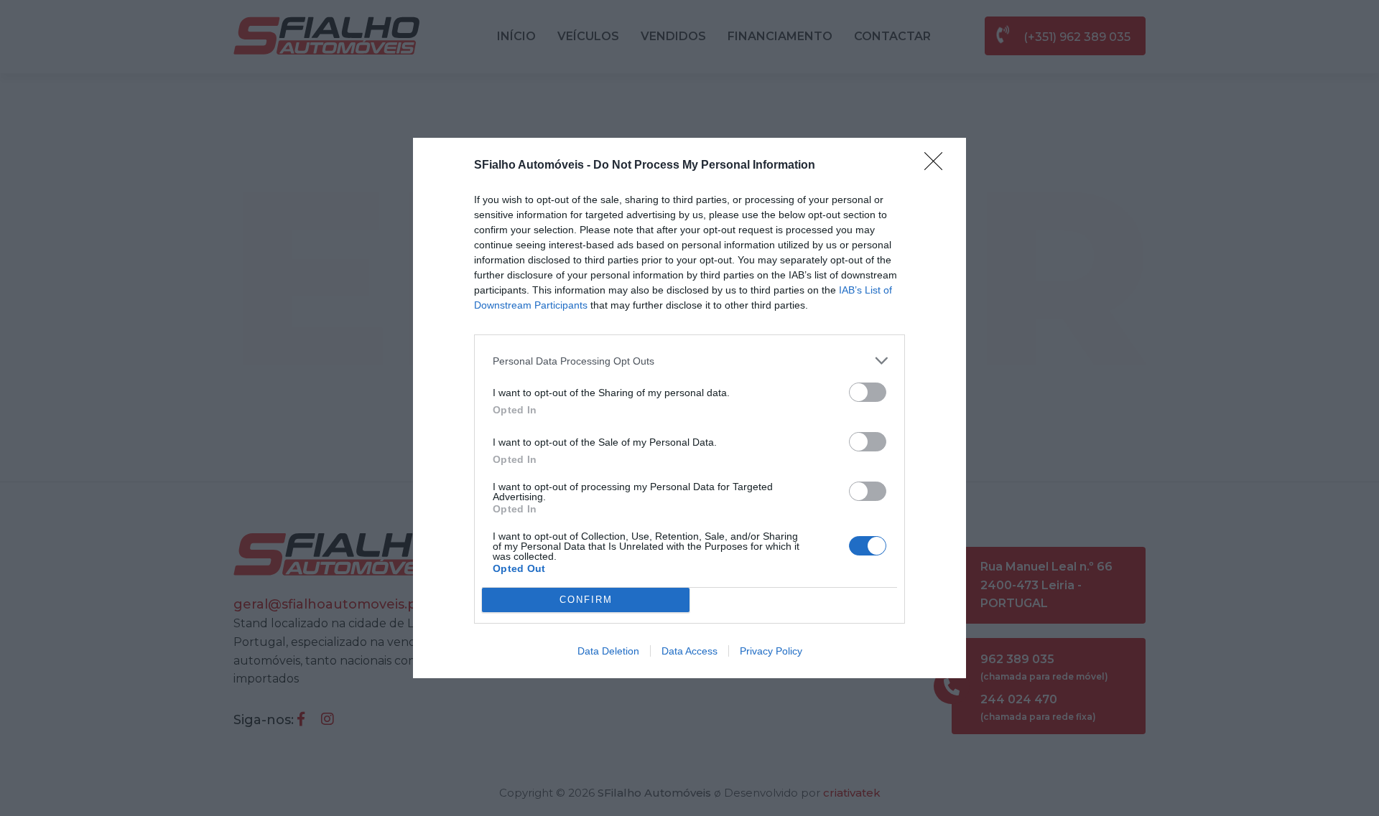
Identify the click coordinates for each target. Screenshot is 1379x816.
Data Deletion (608, 651)
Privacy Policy (771, 651)
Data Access (689, 651)
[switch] (867, 392)
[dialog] (689, 407)
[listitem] (689, 360)
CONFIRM (586, 599)
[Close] (938, 165)
